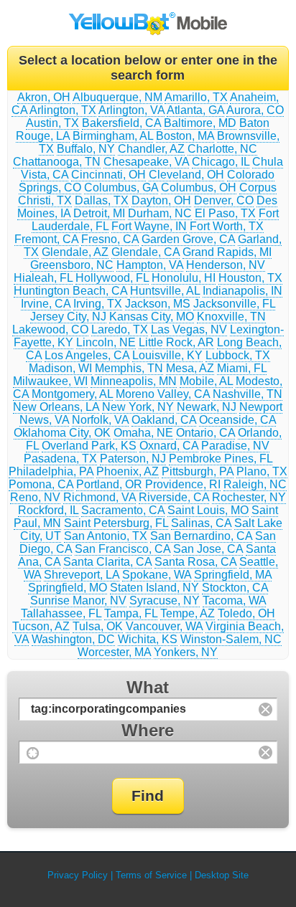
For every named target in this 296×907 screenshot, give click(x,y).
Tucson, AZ (41, 626)
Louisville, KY (167, 355)
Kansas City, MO (151, 316)
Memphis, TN (129, 368)
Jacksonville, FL (234, 304)
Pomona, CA (41, 484)
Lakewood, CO (50, 329)
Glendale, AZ (75, 252)
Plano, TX (261, 471)
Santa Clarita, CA (107, 562)
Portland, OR (109, 484)
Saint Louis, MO (208, 510)
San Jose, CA (208, 549)
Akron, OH (43, 97)
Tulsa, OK (98, 626)
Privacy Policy (77, 875)
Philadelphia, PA (51, 471)
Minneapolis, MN (134, 381)
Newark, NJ (206, 407)
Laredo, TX (119, 329)
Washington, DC (73, 639)
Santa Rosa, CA (195, 562)
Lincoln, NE (106, 342)
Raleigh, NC (255, 484)
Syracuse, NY (164, 600)
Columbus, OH (198, 187)
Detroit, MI (99, 213)
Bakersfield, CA (121, 123)
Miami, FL (242, 368)
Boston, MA (185, 136)
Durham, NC (160, 213)
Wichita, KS (147, 639)
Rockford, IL (48, 510)
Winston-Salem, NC (231, 639)
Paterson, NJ (133, 458)
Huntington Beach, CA (70, 291)
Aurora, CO (255, 110)
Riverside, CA (174, 497)
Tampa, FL (130, 613)
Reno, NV (35, 497)
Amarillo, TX (196, 97)
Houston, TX (250, 278)
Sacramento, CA (123, 510)
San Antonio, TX (105, 536)
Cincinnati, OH (108, 174)
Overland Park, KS (89, 446)
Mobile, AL (206, 381)
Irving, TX (97, 304)
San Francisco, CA (122, 549)
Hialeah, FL (43, 278)
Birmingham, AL (113, 136)
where (147, 730)
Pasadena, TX (60, 458)
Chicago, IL (220, 162)
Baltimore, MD (200, 123)
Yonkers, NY (186, 652)
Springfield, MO (67, 587)
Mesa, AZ (190, 368)
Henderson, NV (225, 265)
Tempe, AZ (187, 613)
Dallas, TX (102, 200)
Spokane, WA (156, 575)
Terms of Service (151, 875)
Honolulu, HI (184, 278)
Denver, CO (224, 200)
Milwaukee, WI (50, 381)
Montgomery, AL (72, 394)
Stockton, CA (235, 587)
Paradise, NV (235, 446)
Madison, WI (60, 368)
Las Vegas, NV (189, 329)
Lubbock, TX (237, 355)
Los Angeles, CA (87, 355)
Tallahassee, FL (61, 613)
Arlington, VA (131, 110)
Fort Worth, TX (227, 226)
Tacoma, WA (234, 600)
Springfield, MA (233, 575)
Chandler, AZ (151, 149)
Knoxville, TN (231, 316)
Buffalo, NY (86, 149)
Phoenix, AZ (127, 471)
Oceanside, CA (237, 420)
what (147, 687)
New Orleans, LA (56, 407)
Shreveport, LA (81, 575)
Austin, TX (52, 123)
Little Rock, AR (176, 342)
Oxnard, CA (168, 446)
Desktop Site (222, 875)
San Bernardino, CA (201, 536)
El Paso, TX (225, 213)
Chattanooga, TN (57, 162)
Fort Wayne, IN (149, 226)
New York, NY (138, 407)
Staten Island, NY (154, 587)
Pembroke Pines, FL (220, 458)
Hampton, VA (149, 265)
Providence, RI (183, 484)
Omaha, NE (143, 433)
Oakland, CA (163, 420)
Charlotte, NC (222, 149)
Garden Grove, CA (188, 239)
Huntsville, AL (165, 291)
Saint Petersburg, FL (116, 523)
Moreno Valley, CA (163, 394)
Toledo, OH (246, 613)
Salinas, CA (201, 523)
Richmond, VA (99, 497)
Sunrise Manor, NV (78, 600)
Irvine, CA (45, 304)
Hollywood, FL (112, 278)
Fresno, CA (110, 239)
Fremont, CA (46, 239)
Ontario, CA (205, 433)
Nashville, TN (247, 394)
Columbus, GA (121, 187)
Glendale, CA (145, 252)
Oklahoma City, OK (62, 433)
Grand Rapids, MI (227, 252)
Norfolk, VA (100, 420)
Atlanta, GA (195, 110)
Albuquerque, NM (117, 97)
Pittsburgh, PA (197, 471)
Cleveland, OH (186, 174)
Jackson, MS (157, 304)
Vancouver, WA (164, 626)
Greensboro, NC (72, 265)
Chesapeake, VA (146, 162)
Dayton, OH (161, 200)
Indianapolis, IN (242, 291)
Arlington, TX (62, 110)
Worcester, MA (114, 652)
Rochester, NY (249, 497)
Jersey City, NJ (68, 316)
